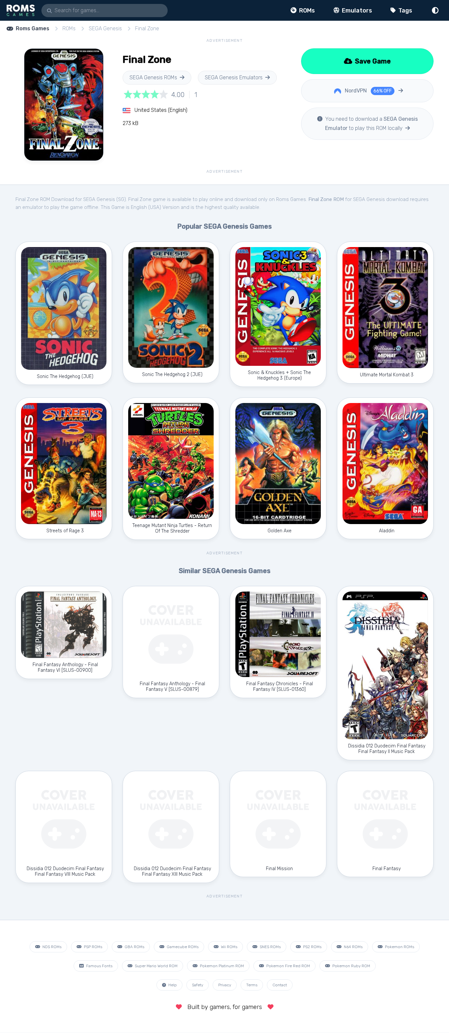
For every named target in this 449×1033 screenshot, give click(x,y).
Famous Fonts (98, 966)
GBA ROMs (134, 947)
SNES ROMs (270, 947)
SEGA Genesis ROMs (153, 77)
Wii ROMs (228, 947)
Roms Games (32, 28)
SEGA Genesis (105, 28)
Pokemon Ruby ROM (350, 966)
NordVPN (367, 91)
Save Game (372, 61)
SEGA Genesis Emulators (234, 77)
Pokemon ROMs (399, 947)
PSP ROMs (92, 947)
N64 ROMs (353, 947)
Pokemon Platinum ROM (221, 966)
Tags (404, 10)
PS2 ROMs (311, 947)
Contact (279, 985)
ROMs (306, 10)
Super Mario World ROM (155, 966)
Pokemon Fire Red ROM (287, 966)
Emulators (356, 10)
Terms (251, 985)
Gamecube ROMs (182, 947)
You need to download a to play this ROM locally (371, 123)
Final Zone (147, 28)
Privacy (224, 985)
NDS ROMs (51, 947)
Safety (197, 985)
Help (172, 985)
